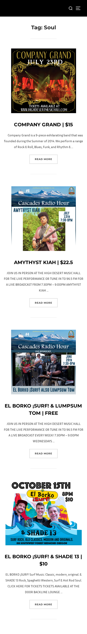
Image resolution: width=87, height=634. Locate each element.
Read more (46, 159)
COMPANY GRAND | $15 (43, 124)
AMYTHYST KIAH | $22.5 (43, 262)
